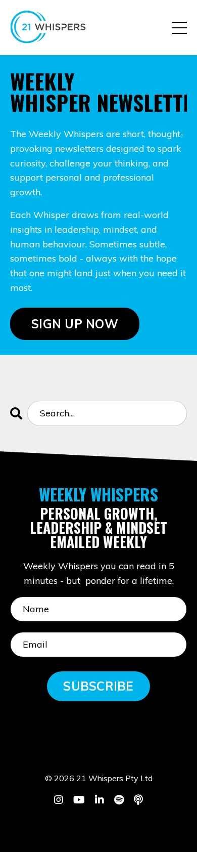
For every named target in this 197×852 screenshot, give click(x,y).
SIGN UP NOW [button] (74, 323)
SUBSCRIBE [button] (98, 686)
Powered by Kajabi (99, 825)
